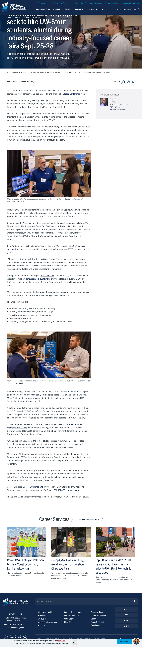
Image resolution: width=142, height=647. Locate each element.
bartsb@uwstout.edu (118, 110)
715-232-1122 (15, 614)
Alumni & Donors (95, 3)
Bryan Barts (114, 99)
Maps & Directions (71, 615)
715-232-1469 (116, 107)
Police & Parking (97, 622)
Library (93, 618)
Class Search (69, 618)
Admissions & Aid (43, 9)
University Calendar (98, 615)
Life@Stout (68, 9)
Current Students (44, 3)
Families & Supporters (63, 3)
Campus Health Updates (74, 612)
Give (129, 9)
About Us (99, 9)
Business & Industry (112, 3)
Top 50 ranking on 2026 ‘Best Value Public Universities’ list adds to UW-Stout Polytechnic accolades (113, 566)
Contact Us (7, 624)
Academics (57, 9)
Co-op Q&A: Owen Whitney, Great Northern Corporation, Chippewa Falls (68, 564)
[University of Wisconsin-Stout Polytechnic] (15, 604)
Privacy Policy (61, 641)
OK (74, 642)
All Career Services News (87, 519)
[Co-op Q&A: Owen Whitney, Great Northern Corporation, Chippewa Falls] (71, 542)
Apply (119, 9)
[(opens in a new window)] (123, 82)
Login (134, 9)
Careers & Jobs (97, 612)
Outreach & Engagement (84, 9)
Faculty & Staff (80, 3)
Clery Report (96, 625)
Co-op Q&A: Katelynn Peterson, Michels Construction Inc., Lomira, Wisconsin (25, 564)
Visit (124, 9)
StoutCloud (68, 622)
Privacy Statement (19, 624)
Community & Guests (131, 3)
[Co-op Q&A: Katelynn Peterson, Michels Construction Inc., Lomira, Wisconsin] (26, 542)
